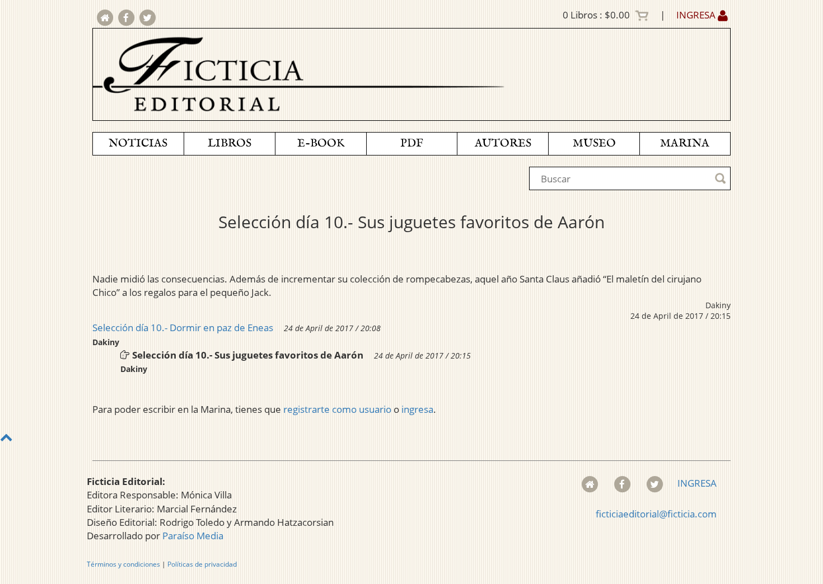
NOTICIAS (138, 143)
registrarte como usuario (337, 409)
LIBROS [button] (229, 143)
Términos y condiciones (123, 564)
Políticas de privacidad (202, 564)
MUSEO (594, 143)
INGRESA (697, 14)
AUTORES (503, 143)
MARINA (684, 143)
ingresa (417, 409)
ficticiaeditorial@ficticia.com (656, 513)
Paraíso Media (192, 535)
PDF (411, 143)
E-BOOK (320, 143)
